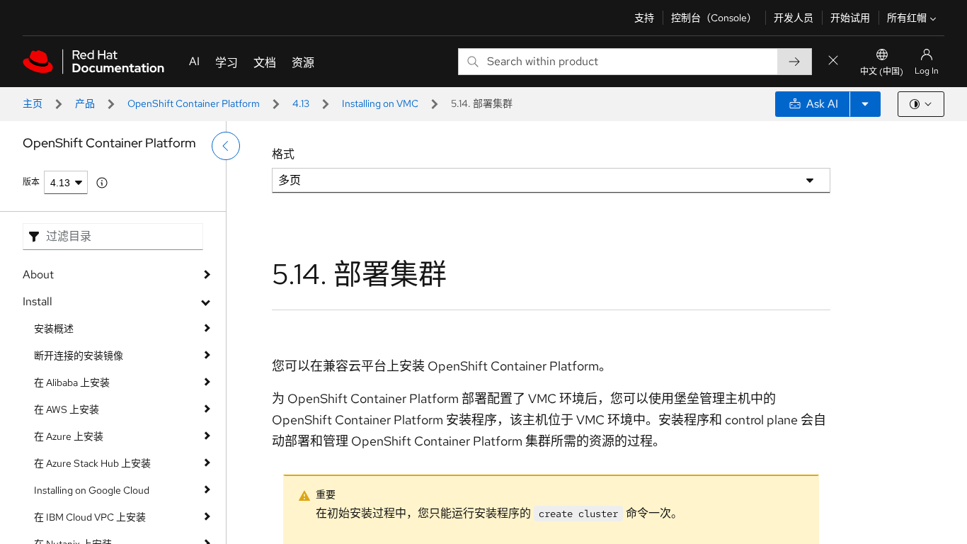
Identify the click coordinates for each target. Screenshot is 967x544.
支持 (644, 17)
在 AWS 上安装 (66, 409)
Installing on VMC (380, 103)
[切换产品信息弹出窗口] (102, 182)
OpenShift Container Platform (193, 103)
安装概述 (54, 328)
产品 (85, 103)
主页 (32, 103)
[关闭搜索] (833, 61)
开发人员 (793, 17)
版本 (31, 182)
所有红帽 (907, 17)
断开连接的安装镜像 (78, 355)
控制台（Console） (714, 17)
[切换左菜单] (226, 146)
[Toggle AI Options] (865, 104)
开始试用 (850, 17)
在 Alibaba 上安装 (72, 382)
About (38, 274)
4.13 (300, 103)
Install (37, 301)
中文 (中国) (881, 71)
